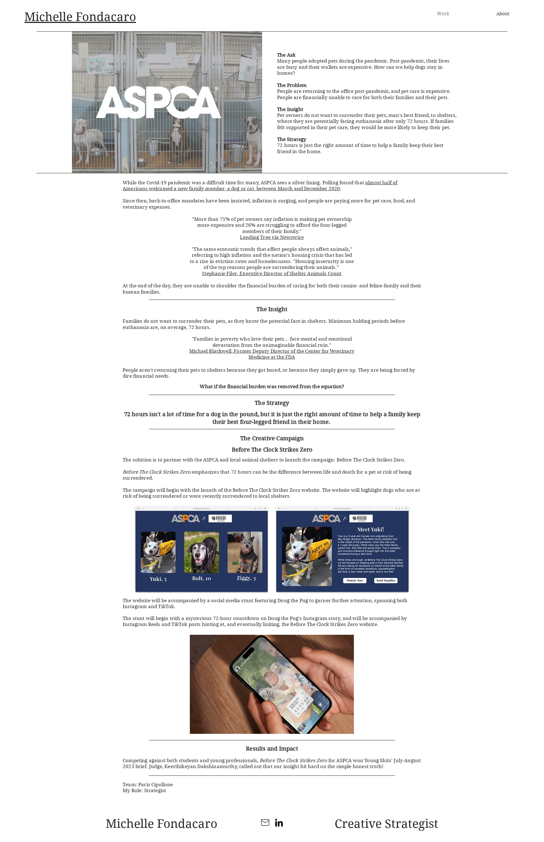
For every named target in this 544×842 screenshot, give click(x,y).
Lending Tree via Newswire (272, 237)
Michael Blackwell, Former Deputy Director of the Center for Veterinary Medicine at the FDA (271, 354)
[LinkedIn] (278, 822)
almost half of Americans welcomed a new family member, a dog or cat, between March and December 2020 (260, 185)
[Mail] (265, 822)
